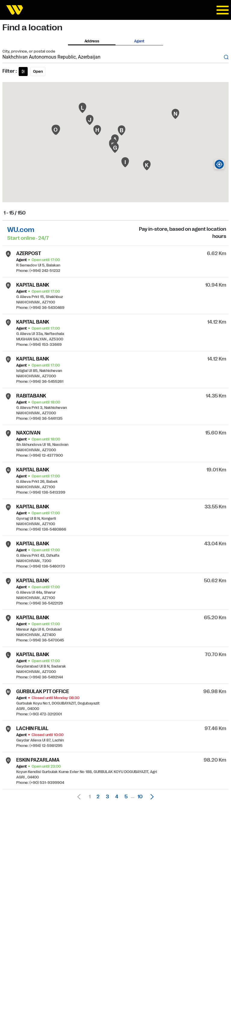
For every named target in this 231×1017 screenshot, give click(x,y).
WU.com (20, 229)
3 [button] (107, 796)
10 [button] (140, 796)
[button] (150, 797)
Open (38, 71)
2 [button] (98, 796)
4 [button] (116, 796)
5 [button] (126, 796)
